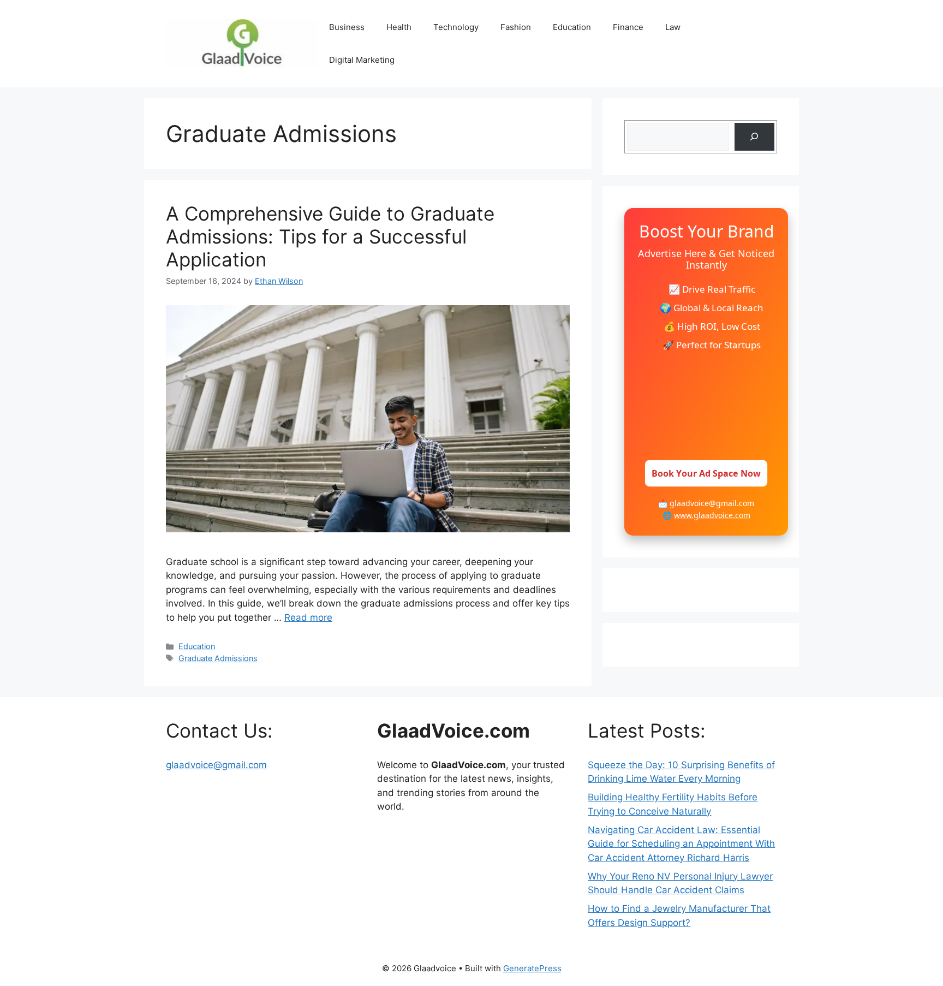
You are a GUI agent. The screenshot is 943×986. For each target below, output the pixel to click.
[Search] (754, 137)
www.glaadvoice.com (712, 515)
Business (347, 27)
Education (572, 27)
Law (673, 27)
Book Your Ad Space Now (706, 473)
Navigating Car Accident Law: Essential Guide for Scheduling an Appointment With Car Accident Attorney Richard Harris (681, 843)
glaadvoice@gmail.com (216, 764)
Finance (628, 27)
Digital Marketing (362, 60)
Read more (308, 617)
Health (398, 27)
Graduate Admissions (218, 658)
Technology (456, 27)
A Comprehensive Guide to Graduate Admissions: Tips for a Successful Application (330, 236)
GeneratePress (532, 968)
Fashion (515, 27)
